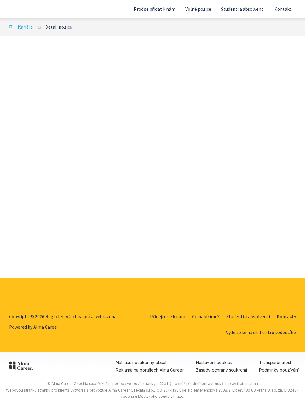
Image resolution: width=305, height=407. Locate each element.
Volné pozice (198, 9)
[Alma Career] (21, 367)
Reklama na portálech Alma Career (150, 369)
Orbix (288, 296)
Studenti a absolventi (242, 9)
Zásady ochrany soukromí (221, 369)
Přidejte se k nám (167, 316)
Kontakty (286, 316)
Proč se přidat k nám (154, 9)
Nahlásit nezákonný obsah (142, 362)
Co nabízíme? (206, 316)
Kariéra (25, 27)
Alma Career (45, 327)
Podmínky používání (279, 369)
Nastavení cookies (214, 362)
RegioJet (32, 296)
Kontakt (283, 9)
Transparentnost (275, 362)
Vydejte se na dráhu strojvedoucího (261, 332)
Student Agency (32, 9)
